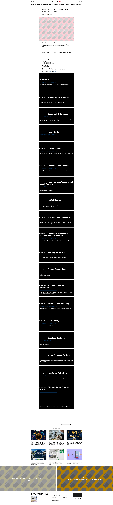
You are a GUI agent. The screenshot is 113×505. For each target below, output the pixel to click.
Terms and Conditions (55, 500)
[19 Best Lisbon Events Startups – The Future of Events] (85, 478)
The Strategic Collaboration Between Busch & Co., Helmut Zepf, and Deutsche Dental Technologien (56, 443)
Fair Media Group (77, 503)
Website (45, 82)
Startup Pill (50, 7)
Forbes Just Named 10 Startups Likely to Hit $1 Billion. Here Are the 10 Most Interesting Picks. (38, 443)
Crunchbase (50, 71)
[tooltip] (78, 1)
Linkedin (55, 82)
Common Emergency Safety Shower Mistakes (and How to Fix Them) (56, 463)
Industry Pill (44, 7)
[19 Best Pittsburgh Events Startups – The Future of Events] (28, 478)
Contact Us (54, 497)
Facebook (52, 82)
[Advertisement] (56, 400)
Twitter (48, 82)
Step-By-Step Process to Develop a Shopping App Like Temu (74, 463)
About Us (53, 494)
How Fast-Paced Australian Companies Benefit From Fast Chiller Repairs (37, 463)
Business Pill (65, 497)
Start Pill (51, 14)
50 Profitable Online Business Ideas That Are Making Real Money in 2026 (74, 443)
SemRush (54, 71)
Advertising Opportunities (56, 495)
